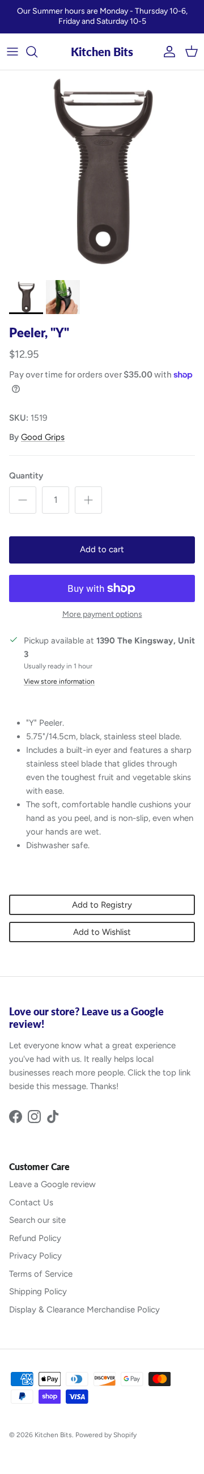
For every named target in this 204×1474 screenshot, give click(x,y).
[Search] (37, 51)
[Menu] (12, 51)
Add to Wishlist (102, 932)
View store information (59, 681)
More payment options (102, 614)
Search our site (37, 1220)
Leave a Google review (52, 1184)
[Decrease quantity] (22, 500)
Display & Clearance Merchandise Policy (84, 1309)
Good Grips (43, 437)
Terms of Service (41, 1274)
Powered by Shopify (106, 1435)
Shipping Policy (38, 1291)
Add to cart (102, 549)
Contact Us (31, 1202)
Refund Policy (35, 1238)
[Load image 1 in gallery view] (102, 172)
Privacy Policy (35, 1256)
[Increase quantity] (88, 500)
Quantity (26, 476)
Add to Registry (102, 905)
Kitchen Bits (53, 1435)
